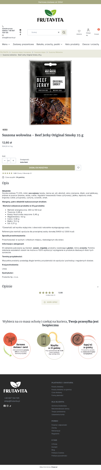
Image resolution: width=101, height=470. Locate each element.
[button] (64, 32)
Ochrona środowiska (59, 406)
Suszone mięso (40, 52)
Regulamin (55, 434)
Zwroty (54, 428)
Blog (53, 450)
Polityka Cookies (58, 453)
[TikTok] (21, 34)
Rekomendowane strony (60, 409)
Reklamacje (56, 431)
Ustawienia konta (58, 414)
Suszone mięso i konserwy (21, 52)
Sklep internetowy (48, 467)
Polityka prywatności (59, 456)
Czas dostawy (57, 392)
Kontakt (54, 447)
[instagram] (21, 32)
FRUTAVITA (4, 52)
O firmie (54, 444)
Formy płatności (57, 395)
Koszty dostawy (57, 387)
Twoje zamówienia (58, 412)
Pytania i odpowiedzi (59, 425)
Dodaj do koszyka (38, 167)
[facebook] (21, 30)
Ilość (4, 156)
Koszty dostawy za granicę (62, 390)
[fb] (5, 406)
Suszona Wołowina (56, 52)
